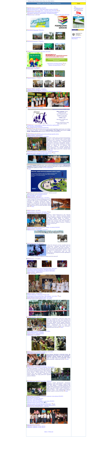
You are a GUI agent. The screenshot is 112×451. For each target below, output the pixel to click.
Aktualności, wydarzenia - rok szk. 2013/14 (36, 426)
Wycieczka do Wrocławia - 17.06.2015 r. (35, 41)
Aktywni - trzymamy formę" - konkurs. (35, 107)
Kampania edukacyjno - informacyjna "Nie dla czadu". (38, 294)
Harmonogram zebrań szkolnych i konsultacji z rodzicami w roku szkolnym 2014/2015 (45, 396)
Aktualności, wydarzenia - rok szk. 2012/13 (36, 427)
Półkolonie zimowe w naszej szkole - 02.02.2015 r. (37, 229)
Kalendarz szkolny (78, 14)
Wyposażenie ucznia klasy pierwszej (54, 63)
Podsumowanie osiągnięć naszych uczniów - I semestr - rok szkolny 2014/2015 (43, 227)
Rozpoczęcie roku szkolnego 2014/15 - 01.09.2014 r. (38, 406)
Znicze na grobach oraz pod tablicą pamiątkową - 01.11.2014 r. (40, 351)
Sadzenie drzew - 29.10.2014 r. (33, 335)
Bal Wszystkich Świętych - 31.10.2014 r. (35, 332)
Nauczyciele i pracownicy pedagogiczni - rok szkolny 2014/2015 (40, 401)
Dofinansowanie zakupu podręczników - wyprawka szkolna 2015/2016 (42, 10)
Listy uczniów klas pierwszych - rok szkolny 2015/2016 (38, 51)
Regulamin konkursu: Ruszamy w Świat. (35, 402)
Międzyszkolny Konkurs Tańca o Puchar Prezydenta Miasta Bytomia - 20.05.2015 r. (44, 91)
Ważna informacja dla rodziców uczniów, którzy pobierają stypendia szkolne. (43, 134)
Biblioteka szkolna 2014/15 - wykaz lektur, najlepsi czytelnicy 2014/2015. (42, 9)
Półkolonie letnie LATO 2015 (33, 14)
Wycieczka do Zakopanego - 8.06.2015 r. (35, 30)
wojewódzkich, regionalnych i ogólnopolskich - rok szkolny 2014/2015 (41, 13)
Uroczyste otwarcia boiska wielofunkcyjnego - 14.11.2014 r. (39, 298)
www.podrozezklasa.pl (42, 194)
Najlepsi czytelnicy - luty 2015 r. (34, 210)
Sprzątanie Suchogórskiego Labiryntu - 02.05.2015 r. (38, 136)
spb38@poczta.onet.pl (78, 8)
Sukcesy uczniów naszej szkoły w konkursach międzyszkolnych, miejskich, (43, 12)
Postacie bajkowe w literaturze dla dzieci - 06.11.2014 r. (38, 331)
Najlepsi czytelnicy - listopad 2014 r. (34, 293)
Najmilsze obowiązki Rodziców (55, 65)
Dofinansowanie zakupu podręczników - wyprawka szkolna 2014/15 (41, 405)
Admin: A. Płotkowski (48, 431)
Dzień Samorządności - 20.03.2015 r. (34, 195)
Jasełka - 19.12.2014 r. (31, 273)
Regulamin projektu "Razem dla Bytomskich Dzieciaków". (39, 404)
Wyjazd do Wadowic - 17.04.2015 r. (34, 78)
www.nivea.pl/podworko (48, 167)
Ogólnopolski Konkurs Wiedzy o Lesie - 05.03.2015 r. (38, 213)
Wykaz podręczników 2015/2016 (62, 14)
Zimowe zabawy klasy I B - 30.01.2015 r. (35, 243)
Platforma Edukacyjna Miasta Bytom (76, 38)
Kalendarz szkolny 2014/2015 (33, 397)
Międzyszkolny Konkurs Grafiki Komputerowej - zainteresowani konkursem (43, 151)
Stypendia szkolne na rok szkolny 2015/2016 (36, 8)
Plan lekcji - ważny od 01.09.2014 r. (34, 399)
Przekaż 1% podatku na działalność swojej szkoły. (37, 154)
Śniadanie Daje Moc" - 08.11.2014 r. (35, 317)
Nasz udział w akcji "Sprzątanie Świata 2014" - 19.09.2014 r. (39, 381)
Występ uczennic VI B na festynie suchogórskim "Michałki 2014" (40, 367)
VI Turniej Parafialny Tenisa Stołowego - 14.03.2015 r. (38, 197)
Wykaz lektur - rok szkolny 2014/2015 (35, 398)
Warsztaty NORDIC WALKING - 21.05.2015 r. (36, 89)
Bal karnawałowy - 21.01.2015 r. (34, 258)
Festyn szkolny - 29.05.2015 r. (33, 68)
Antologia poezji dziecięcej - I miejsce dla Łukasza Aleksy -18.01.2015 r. (42, 268)
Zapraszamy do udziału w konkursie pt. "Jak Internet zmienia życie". (41, 269)
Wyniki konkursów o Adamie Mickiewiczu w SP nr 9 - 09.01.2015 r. (41, 271)
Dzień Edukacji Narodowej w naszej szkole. (36, 353)
